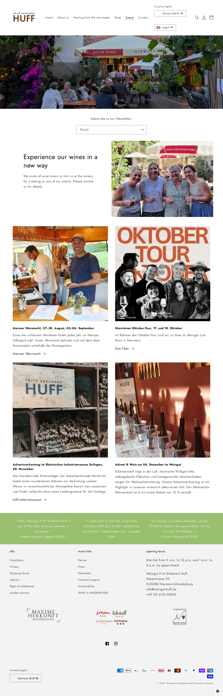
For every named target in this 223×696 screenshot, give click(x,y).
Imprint (14, 580)
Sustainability (86, 586)
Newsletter (85, 573)
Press (81, 567)
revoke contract (19, 593)
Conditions (17, 560)
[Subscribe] (142, 129)
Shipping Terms (20, 573)
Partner (82, 560)
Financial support (89, 580)
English (166, 27)
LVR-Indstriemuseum (27, 499)
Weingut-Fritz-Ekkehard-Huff (180, 683)
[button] (197, 17)
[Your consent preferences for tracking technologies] (217, 690)
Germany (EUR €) (171, 13)
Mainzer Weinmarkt (26, 353)
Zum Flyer (122, 348)
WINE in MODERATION (93, 593)
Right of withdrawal (22, 586)
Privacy (14, 567)
